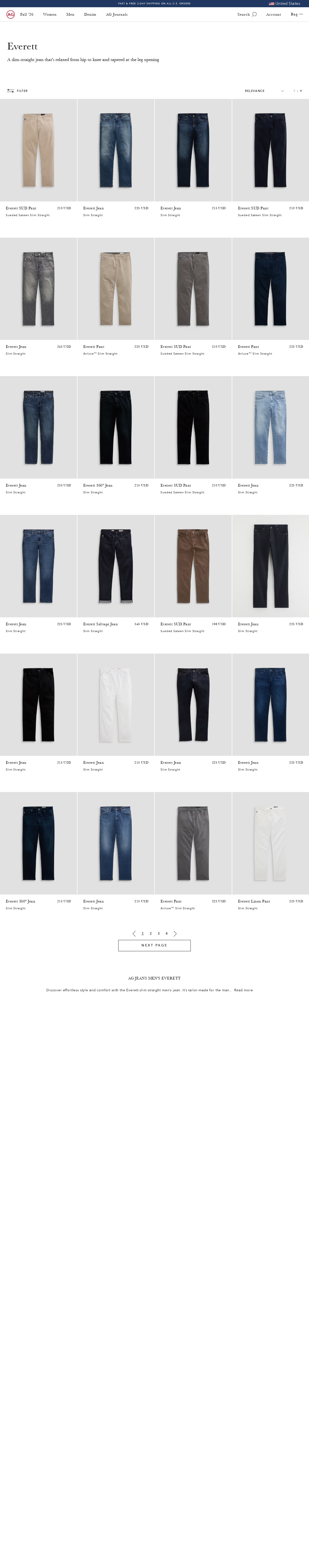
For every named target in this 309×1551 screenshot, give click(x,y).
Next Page (154, 945)
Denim (90, 14)
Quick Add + (61, 196)
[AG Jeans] (10, 14)
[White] (241, 890)
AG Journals (117, 14)
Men (70, 14)
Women (50, 14)
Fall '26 (27, 14)
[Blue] (27, 197)
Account (273, 14)
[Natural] (15, 197)
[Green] (21, 197)
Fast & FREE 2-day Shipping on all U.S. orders (154, 3)
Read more (243, 990)
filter (22, 91)
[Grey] (9, 197)
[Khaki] (92, 751)
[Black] (86, 335)
